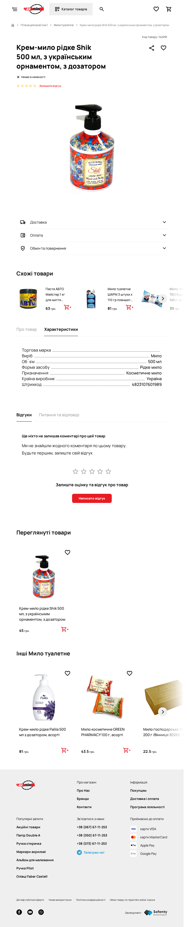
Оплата (36, 235)
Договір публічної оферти (30, 899)
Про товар (26, 329)
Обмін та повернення (48, 248)
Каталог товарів (74, 9)
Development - (133, 912)
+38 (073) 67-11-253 (92, 843)
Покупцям (138, 790)
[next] (162, 298)
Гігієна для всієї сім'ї (34, 25)
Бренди (83, 799)
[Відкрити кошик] (169, 9)
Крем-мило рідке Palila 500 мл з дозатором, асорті (42, 732)
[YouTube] (30, 912)
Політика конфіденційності (90, 899)
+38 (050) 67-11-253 (92, 835)
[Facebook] (19, 912)
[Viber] (41, 912)
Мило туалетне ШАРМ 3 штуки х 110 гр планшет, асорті (120, 297)
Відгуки (24, 414)
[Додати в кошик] (67, 307)
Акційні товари (28, 827)
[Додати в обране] (163, 48)
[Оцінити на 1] (75, 471)
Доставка (38, 222)
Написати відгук (92, 498)
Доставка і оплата (144, 799)
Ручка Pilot (25, 868)
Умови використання (60, 899)
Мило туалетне (64, 25)
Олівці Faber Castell (31, 876)
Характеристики (61, 329)
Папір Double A (28, 835)
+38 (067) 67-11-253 (92, 827)
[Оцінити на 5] (108, 471)
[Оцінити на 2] (83, 471)
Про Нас (83, 790)
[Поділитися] (151, 48)
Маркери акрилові (31, 852)
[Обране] (156, 9)
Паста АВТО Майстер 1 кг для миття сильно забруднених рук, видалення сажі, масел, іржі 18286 (58, 308)
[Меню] (14, 9)
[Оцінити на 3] (92, 471)
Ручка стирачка (28, 843)
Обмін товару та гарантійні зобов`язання (132, 899)
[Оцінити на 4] (100, 471)
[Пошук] (101, 9)
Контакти (84, 807)
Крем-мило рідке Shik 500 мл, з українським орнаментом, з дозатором (42, 614)
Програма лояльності (147, 807)
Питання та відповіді (59, 414)
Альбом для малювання (35, 860)
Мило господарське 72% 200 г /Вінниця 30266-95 (164, 732)
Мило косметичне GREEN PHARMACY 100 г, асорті (103, 732)
